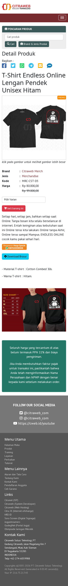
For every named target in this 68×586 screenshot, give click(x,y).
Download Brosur (17, 256)
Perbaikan (10, 459)
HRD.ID (8, 514)
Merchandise (30, 176)
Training (9, 452)
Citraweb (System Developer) (20, 503)
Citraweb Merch (32, 171)
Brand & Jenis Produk (35, 44)
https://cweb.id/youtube (36, 423)
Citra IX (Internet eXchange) (19, 511)
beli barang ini (15, 208)
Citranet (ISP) (11, 500)
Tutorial (9, 463)
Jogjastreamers (12, 521)
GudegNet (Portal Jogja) (17, 525)
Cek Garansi (11, 488)
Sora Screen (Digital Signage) (20, 518)
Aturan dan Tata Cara (15, 474)
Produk (8, 448)
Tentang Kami (12, 478)
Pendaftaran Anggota (16, 485)
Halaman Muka (12, 445)
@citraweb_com (35, 413)
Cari (12, 44)
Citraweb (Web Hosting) (17, 507)
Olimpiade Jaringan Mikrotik (19, 529)
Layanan (9, 455)
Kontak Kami (11, 481)
